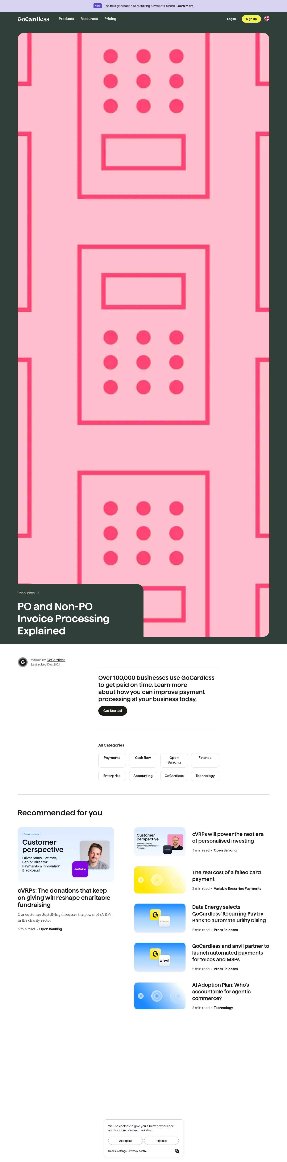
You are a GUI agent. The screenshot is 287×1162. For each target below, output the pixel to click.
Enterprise (112, 776)
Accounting (143, 776)
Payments (112, 758)
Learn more (185, 6)
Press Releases (226, 930)
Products (66, 19)
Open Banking (174, 760)
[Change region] (266, 18)
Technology (205, 776)
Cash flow (143, 758)
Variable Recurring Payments (237, 888)
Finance (205, 758)
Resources (89, 19)
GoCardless (56, 660)
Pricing (110, 19)
